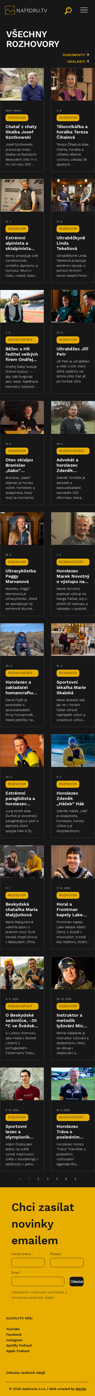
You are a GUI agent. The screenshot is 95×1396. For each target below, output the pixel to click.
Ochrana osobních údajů (25, 1373)
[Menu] (84, 10)
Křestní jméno (22, 1254)
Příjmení (55, 1254)
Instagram (14, 1340)
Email (16, 1273)
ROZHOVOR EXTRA (73, 562)
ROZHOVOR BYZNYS (23, 340)
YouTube (13, 1329)
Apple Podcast (18, 1351)
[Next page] (75, 1179)
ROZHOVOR (17, 118)
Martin (81, 1389)
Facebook (14, 1335)
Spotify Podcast (19, 1345)
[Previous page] (20, 1179)
